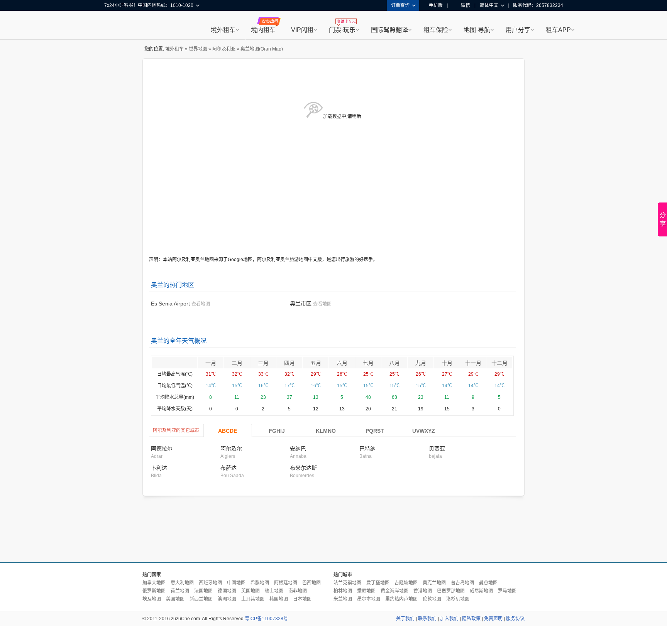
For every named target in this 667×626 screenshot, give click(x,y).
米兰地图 (343, 599)
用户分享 (518, 30)
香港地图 (422, 591)
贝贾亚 (437, 448)
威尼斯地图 (481, 591)
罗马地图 (507, 591)
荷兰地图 (180, 591)
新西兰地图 (201, 599)
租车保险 (435, 30)
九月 (420, 363)
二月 (237, 363)
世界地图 (198, 49)
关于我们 (405, 618)
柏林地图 (343, 591)
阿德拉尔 (162, 448)
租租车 (113, 26)
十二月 (499, 363)
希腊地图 (260, 583)
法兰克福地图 (347, 583)
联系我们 (427, 618)
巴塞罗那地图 (451, 591)
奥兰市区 (300, 303)
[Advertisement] (333, 529)
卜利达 (159, 468)
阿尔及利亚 (223, 49)
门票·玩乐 (342, 30)
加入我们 (449, 618)
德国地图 (227, 591)
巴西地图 (311, 583)
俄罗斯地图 (154, 591)
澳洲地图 (227, 599)
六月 (342, 363)
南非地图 (297, 591)
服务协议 (515, 618)
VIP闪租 (302, 30)
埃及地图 (151, 599)
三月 (263, 363)
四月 (289, 363)
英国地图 (250, 591)
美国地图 (175, 599)
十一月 (473, 363)
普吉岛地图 (462, 583)
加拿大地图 (154, 583)
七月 (368, 363)
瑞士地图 (274, 591)
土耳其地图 (252, 599)
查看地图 (200, 304)
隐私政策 (471, 618)
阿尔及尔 (231, 448)
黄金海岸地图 (394, 591)
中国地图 (236, 583)
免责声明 (493, 618)
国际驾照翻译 (389, 30)
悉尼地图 (366, 591)
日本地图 (302, 599)
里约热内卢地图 (401, 599)
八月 (394, 363)
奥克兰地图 (434, 583)
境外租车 (223, 30)
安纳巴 (298, 448)
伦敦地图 (432, 599)
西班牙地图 (210, 583)
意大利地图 (182, 583)
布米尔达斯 (303, 468)
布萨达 (228, 468)
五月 (315, 363)
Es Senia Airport (170, 303)
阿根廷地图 (285, 583)
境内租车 (263, 30)
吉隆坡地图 (406, 583)
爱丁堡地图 (377, 583)
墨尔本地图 (368, 599)
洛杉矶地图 (457, 599)
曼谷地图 (488, 583)
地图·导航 (477, 30)
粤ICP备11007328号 (266, 618)
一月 (210, 363)
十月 (447, 363)
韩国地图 (278, 599)
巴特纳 (367, 448)
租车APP (558, 30)
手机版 (436, 5)
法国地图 (203, 591)
